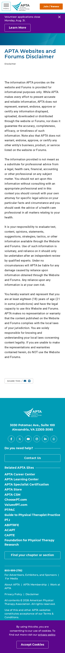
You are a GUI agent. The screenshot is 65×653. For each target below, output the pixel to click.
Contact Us (32, 458)
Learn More (17, 27)
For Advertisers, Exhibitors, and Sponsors (31, 574)
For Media (11, 578)
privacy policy (46, 634)
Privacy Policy (13, 594)
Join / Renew (51, 6)
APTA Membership (35, 584)
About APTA (12, 584)
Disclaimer (32, 594)
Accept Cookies (32, 644)
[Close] (59, 16)
